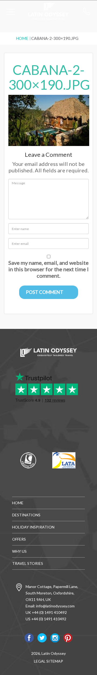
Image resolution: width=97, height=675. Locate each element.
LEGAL (40, 661)
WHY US (19, 551)
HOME (17, 502)
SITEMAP (54, 661)
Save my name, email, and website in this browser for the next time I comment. (48, 269)
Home (22, 38)
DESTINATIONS (26, 515)
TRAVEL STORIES (27, 563)
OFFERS (19, 539)
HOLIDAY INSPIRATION (33, 527)
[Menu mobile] (11, 13)
